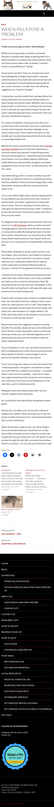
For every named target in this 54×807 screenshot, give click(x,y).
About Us (6, 596)
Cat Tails (6, 715)
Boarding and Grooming (19, 685)
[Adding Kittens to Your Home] (38, 481)
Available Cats (9, 620)
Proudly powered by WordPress (13, 804)
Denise (19, 39)
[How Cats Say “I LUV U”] (12, 502)
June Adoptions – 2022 (11, 532)
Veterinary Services (16, 697)
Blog (3, 24)
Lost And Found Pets (16, 691)
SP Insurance (20, 225)
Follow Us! (6, 735)
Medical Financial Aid (17, 679)
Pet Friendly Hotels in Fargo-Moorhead (28, 709)
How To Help (8, 638)
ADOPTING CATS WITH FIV (13, 542)
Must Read (7, 655)
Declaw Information (16, 667)
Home (4, 563)
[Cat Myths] (13, 480)
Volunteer (10, 643)
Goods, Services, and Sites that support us (27, 589)
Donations (7, 575)
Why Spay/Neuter (14, 661)
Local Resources (11, 673)
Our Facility (11, 608)
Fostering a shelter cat (18, 649)
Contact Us (8, 614)
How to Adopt (9, 626)
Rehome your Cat (11, 632)
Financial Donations (16, 581)
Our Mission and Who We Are (21, 602)
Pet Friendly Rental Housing (21, 703)
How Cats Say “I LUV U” (11, 509)
